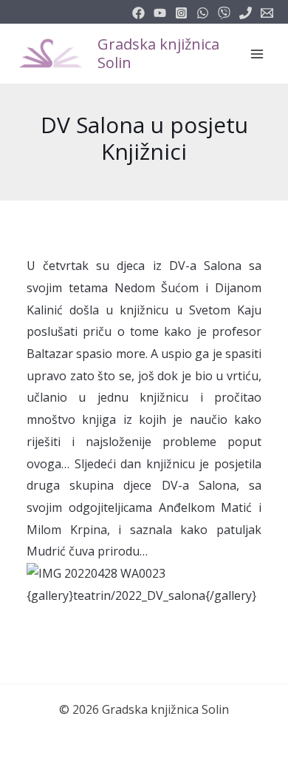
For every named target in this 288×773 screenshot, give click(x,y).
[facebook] (138, 13)
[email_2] (202, 13)
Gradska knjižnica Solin (158, 53)
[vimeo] (224, 13)
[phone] (245, 13)
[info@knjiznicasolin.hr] (267, 13)
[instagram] (181, 13)
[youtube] (160, 13)
